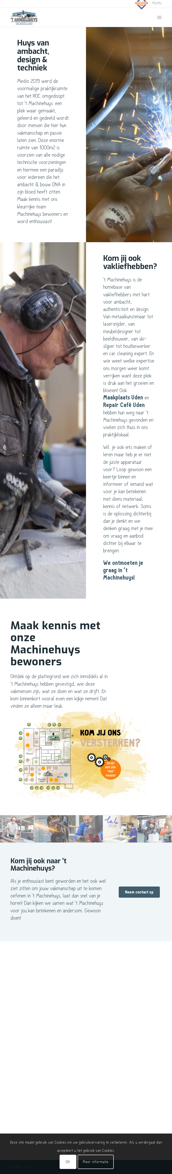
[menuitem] (141, 6)
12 (56, 768)
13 (51, 780)
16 (49, 767)
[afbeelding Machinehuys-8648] (154, 829)
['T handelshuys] (24, 17)
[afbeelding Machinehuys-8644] (120, 829)
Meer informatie (96, 1162)
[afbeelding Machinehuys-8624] (51, 829)
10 (28, 734)
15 (66, 775)
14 (56, 780)
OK (68, 1162)
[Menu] (159, 17)
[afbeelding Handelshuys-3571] (17, 829)
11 (43, 768)
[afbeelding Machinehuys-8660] (86, 829)
